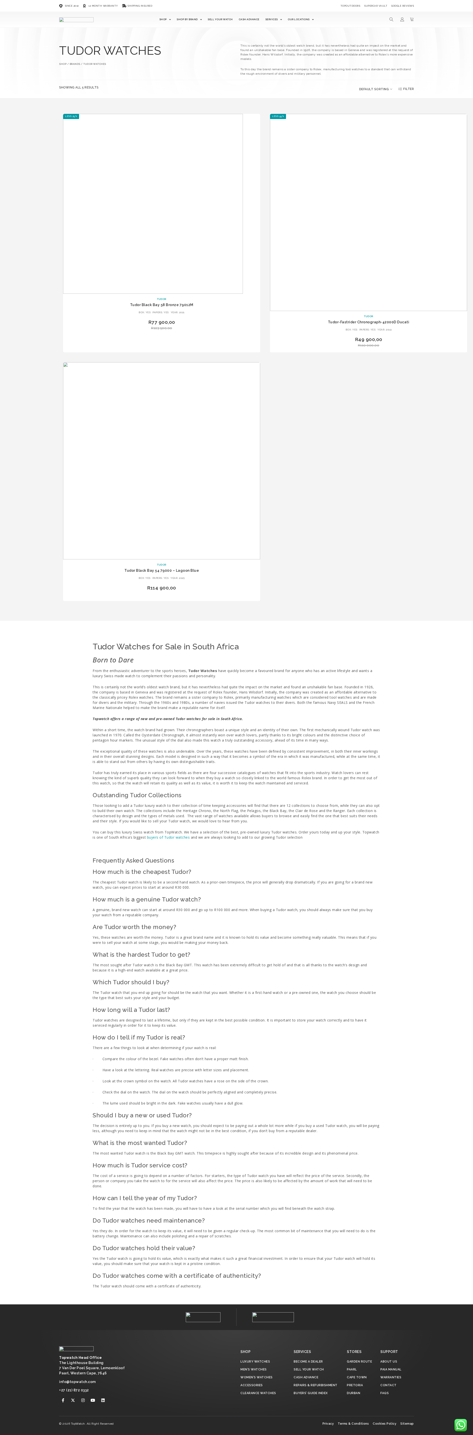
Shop (163, 19)
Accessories (251, 1385)
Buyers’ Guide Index (311, 1393)
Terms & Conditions (353, 1423)
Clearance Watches (258, 1393)
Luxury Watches (255, 1361)
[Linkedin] (103, 1400)
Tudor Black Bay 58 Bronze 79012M (161, 305)
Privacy (328, 1423)
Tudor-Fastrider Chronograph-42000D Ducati (368, 322)
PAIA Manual (391, 1369)
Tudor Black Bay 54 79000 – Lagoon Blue (161, 570)
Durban (353, 1393)
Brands (75, 64)
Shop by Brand (187, 19)
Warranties (390, 1377)
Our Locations (299, 19)
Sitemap (407, 1423)
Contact (388, 1385)
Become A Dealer (308, 1361)
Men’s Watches (253, 1369)
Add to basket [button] (161, 335)
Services (271, 19)
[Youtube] (93, 1400)
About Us (388, 1361)
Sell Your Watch (220, 19)
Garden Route (359, 1361)
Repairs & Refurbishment (316, 1385)
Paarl (352, 1369)
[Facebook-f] (63, 1400)
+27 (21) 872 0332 (74, 1390)
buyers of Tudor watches (168, 837)
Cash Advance (249, 19)
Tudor (161, 299)
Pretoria (355, 1385)
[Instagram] (83, 1400)
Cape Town (357, 1377)
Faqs (384, 1393)
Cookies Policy (384, 1423)
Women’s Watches (256, 1377)
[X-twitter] (73, 1400)
